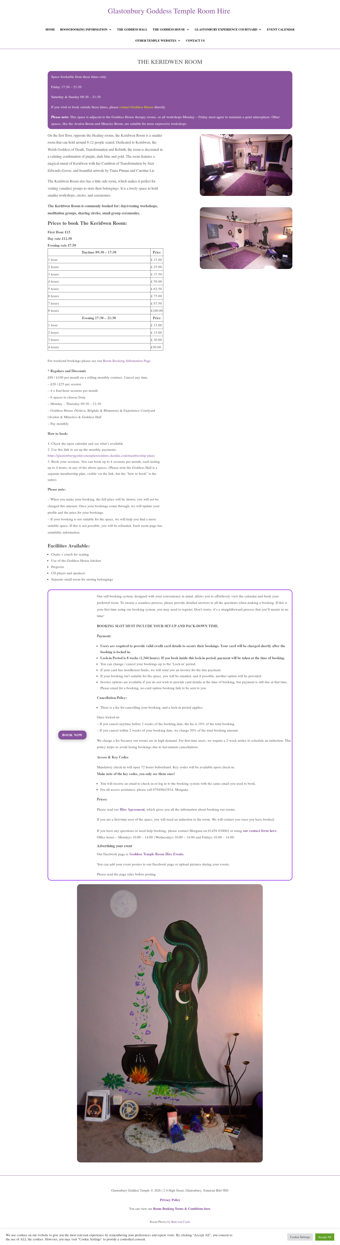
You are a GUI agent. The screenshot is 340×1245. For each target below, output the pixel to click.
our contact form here (259, 830)
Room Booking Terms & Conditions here (181, 1208)
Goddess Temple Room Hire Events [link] (156, 853)
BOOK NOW (72, 734)
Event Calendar (280, 29)
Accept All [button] (324, 1237)
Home (50, 29)
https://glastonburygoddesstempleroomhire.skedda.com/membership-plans (101, 455)
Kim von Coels (180, 1222)
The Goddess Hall (132, 29)
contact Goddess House (136, 107)
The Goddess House (169, 29)
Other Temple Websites (155, 41)
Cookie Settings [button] (300, 1237)
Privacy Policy (170, 1199)
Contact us (195, 41)
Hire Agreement (132, 809)
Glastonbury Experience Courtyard (226, 29)
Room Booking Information (83, 29)
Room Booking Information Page (127, 360)
